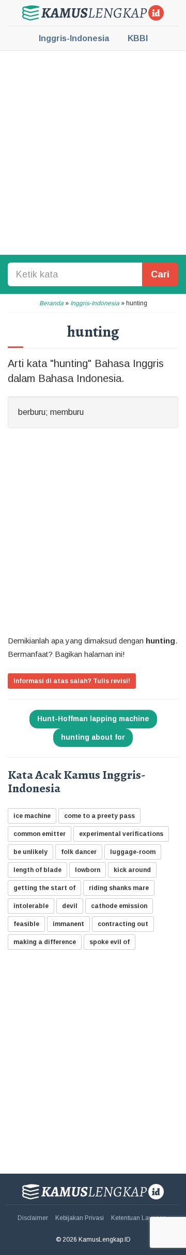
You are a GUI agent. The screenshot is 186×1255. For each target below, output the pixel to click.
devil (70, 906)
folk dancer (79, 852)
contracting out (123, 924)
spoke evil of (109, 942)
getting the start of (44, 888)
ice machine (32, 816)
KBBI (138, 38)
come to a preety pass (99, 816)
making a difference (44, 942)
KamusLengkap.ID (93, 13)
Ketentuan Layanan (138, 1218)
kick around (132, 870)
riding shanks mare (119, 888)
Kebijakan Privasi (79, 1218)
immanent (68, 924)
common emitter (39, 834)
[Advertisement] (93, 152)
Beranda (51, 303)
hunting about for (93, 737)
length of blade (37, 870)
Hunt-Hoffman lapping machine (93, 718)
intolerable (31, 906)
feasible (26, 924)
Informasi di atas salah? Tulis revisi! (71, 681)
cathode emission (119, 906)
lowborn (87, 870)
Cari (160, 274)
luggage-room (133, 852)
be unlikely (30, 852)
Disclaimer (33, 1218)
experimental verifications (121, 834)
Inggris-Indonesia (74, 38)
